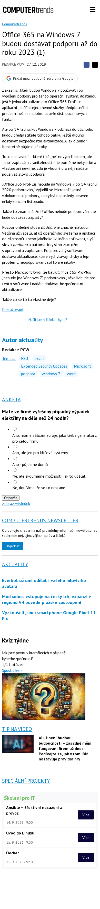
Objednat (12, 546)
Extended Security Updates (44, 366)
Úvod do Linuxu (20, 832)
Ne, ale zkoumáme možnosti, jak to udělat (49, 476)
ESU (24, 358)
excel (39, 358)
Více (85, 814)
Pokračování (12, 309)
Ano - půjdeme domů (30, 464)
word (71, 373)
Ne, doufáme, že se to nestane (38, 487)
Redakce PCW (13, 64)
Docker (12, 852)
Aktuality (15, 564)
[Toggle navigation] (92, 9)
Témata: (9, 358)
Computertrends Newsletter (40, 520)
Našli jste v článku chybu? (47, 319)
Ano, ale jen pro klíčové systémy (40, 452)
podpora (28, 373)
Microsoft (82, 366)
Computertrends (14, 24)
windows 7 (51, 373)
